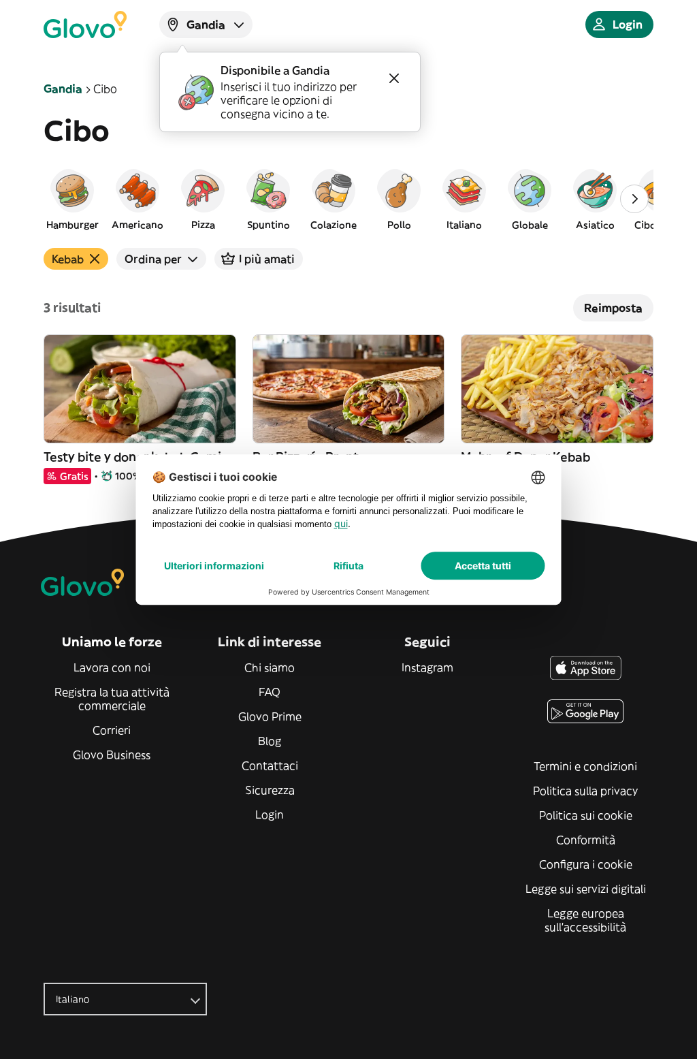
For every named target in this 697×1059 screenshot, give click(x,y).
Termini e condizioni (585, 766)
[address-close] (394, 78)
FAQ (269, 692)
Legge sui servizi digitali (585, 889)
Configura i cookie (585, 864)
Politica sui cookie (585, 815)
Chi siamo (269, 667)
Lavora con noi (112, 667)
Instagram (427, 667)
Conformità (585, 840)
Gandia (63, 88)
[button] (72, 199)
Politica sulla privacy (585, 790)
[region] (348, 199)
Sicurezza (270, 790)
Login (269, 814)
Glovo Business (111, 754)
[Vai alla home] (85, 24)
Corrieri (112, 730)
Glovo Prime (270, 716)
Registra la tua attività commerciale (111, 698)
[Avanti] (634, 198)
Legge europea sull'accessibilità (585, 920)
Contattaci (270, 765)
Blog (269, 741)
